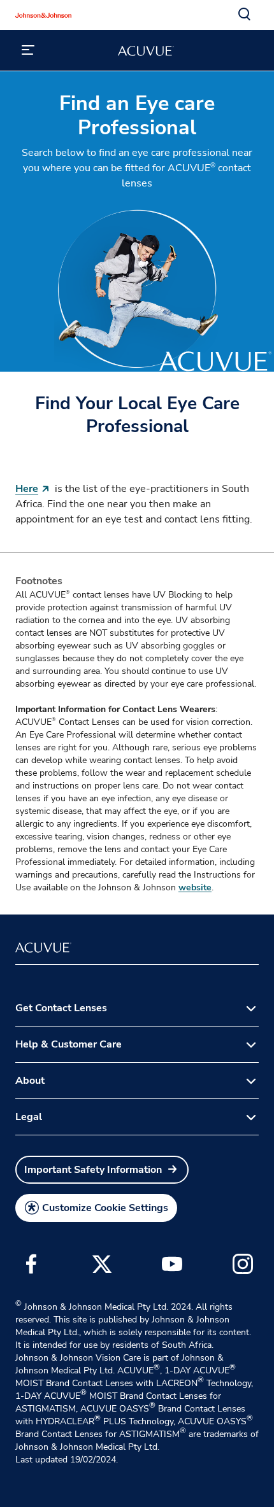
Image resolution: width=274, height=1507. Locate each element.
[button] (245, 15)
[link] (102, 1170)
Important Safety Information (93, 1170)
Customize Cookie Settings (105, 1208)
